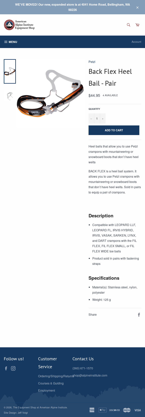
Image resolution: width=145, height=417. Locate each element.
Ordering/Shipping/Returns (56, 376)
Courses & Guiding (51, 383)
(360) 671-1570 (82, 368)
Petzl (92, 62)
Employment (46, 390)
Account (136, 42)
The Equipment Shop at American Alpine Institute (40, 407)
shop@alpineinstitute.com (89, 375)
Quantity (94, 109)
